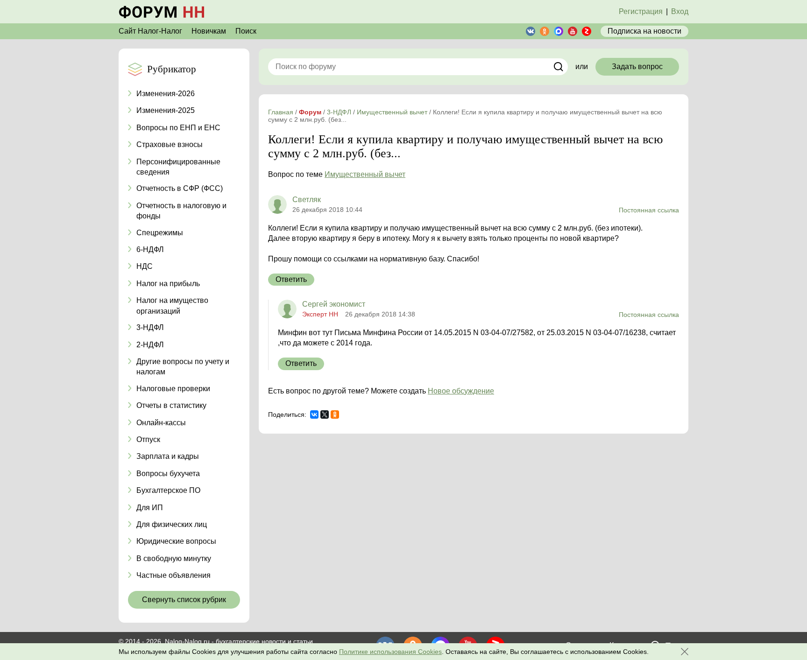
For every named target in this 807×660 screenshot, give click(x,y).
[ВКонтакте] (314, 414)
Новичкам (208, 31)
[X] (324, 414)
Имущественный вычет (365, 174)
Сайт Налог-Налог (150, 31)
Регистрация (641, 11)
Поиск (245, 31)
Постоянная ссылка (649, 210)
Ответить (291, 279)
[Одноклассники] (335, 414)
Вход (679, 11)
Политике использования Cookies (390, 651)
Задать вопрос (637, 66)
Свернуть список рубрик (184, 600)
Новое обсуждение (461, 391)
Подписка (644, 31)
